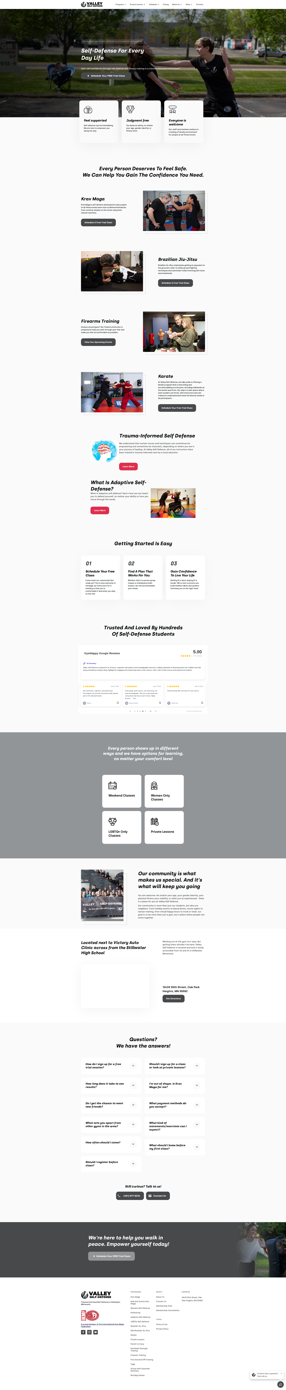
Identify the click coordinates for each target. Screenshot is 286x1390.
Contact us (159, 1195)
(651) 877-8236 (131, 1195)
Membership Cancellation (167, 1310)
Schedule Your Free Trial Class (177, 408)
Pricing (166, 4)
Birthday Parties (138, 1375)
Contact (199, 4)
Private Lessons (137, 1339)
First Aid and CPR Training (142, 1360)
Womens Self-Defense (140, 1308)
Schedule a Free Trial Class (98, 222)
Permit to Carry (137, 1344)
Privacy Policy (162, 1329)
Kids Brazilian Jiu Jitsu (140, 1331)
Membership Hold (164, 1306)
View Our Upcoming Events (98, 342)
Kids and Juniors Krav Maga (140, 1302)
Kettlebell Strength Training (139, 1349)
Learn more (128, 466)
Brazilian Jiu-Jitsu (138, 1326)
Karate (134, 1335)
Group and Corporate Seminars (140, 1370)
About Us (160, 1297)
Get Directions (173, 998)
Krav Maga (135, 1297)
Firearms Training (138, 1355)
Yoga (133, 1364)
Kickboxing (135, 1313)
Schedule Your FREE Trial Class (108, 75)
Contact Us (161, 1301)
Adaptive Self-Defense (140, 1317)
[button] (121, 4)
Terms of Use (161, 1324)
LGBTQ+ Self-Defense (140, 1322)
